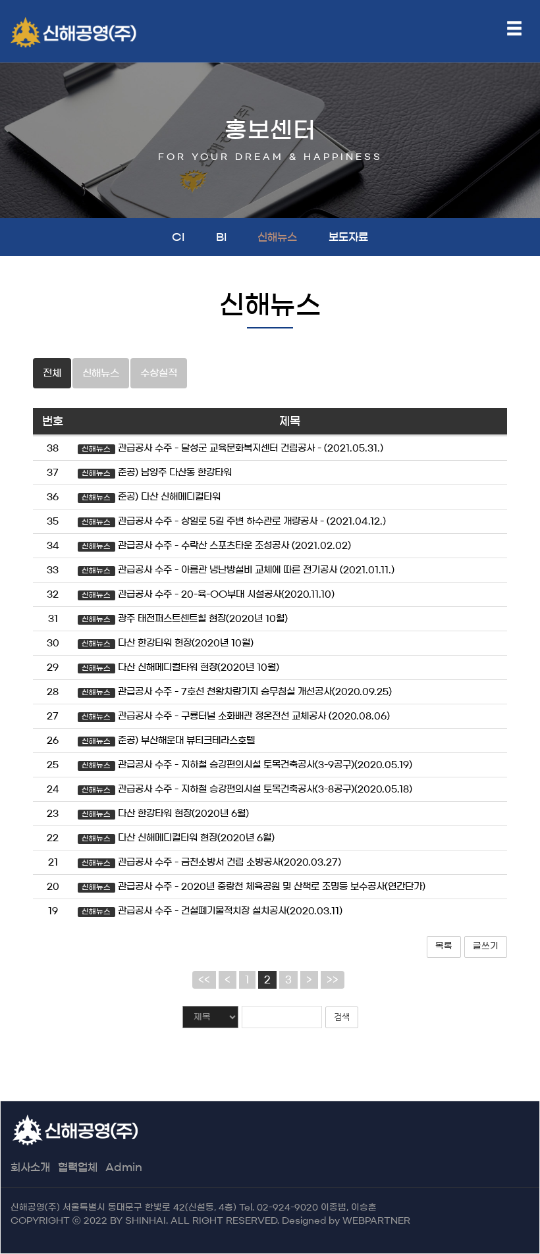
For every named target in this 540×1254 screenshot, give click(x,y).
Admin (123, 1167)
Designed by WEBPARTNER (346, 1220)
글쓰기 (486, 946)
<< (204, 980)
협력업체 (77, 1167)
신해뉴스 (277, 237)
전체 (52, 373)
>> (332, 980)
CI (178, 237)
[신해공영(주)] (82, 32)
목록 (443, 946)
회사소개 (30, 1167)
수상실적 (158, 373)
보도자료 (348, 237)
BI (221, 237)
